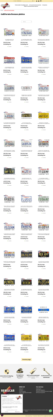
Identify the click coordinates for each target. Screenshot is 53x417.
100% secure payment (40, 392)
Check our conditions (6, 376)
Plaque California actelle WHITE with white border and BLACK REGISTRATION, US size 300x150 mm (9, 206)
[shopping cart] (38, 1)
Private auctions (22, 391)
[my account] (36, 1)
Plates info (21, 388)
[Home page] (5, 6)
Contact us (19, 1)
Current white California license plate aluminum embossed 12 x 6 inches (26, 206)
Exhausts (21, 390)
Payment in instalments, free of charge (44, 391)
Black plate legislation (40, 390)
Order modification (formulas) (25, 392)
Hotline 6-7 (20, 376)
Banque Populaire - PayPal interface (33, 377)
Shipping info (38, 388)
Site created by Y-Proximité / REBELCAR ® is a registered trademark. (39, 415)
